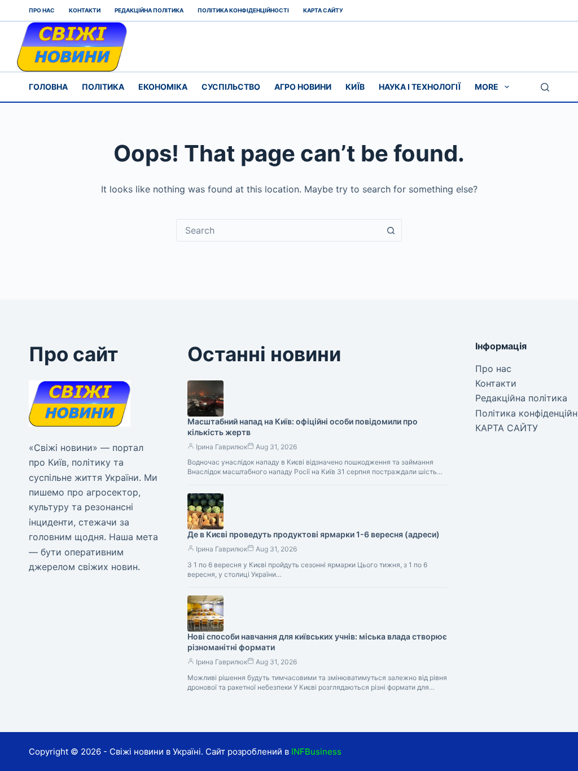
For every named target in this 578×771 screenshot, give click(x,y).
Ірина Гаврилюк (221, 447)
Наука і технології (420, 86)
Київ (355, 86)
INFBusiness (316, 751)
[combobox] (278, 230)
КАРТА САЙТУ (323, 10)
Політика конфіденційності (243, 10)
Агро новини (302, 86)
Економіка (162, 86)
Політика (103, 86)
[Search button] (390, 230)
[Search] (545, 87)
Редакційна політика (149, 10)
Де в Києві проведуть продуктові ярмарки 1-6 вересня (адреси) (313, 534)
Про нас (42, 10)
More (486, 86)
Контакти (84, 10)
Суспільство (231, 86)
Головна (48, 86)
